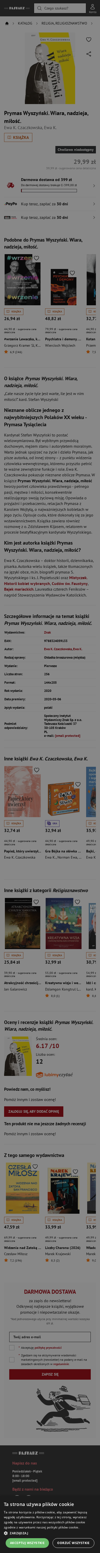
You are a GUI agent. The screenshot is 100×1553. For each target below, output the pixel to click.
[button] (50, 1533)
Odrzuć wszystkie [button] (73, 1543)
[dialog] (50, 1524)
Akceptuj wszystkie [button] (27, 1543)
